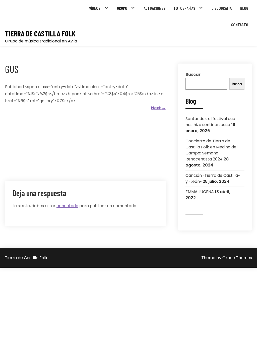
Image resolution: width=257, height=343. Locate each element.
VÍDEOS (94, 8)
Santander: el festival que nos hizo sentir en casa (210, 122)
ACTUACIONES (154, 8)
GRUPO (122, 8)
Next (158, 108)
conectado (67, 206)
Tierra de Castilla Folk (40, 33)
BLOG (244, 8)
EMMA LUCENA (199, 192)
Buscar (193, 74)
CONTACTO (239, 24)
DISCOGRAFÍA (222, 8)
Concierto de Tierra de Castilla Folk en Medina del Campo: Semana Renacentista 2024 (211, 150)
